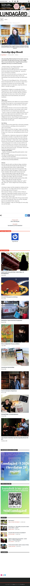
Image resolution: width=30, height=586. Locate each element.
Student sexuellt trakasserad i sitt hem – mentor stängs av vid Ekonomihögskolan (17, 539)
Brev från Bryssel (15, 220)
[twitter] (26, 215)
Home (2, 22)
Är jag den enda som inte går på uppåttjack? (17, 532)
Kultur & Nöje (6, 22)
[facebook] (29, 215)
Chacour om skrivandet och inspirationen (9, 390)
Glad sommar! (11, 520)
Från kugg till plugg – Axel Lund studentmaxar (9, 414)
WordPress (22, 584)
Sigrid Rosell (3, 54)
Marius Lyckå (11, 529)
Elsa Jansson (11, 541)
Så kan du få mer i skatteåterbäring (7, 367)
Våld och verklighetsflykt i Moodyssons (10, 343)
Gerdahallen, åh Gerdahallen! (15, 225)
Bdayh (14, 584)
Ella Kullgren (11, 534)
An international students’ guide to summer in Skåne (18, 544)
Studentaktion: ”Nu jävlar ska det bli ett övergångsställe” (11, 320)
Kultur (11, 22)
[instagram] (17, 1)
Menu (6, 19)
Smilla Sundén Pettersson (14, 522)
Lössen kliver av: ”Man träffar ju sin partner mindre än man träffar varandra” (18, 527)
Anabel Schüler (11, 546)
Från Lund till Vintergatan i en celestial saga (9, 297)
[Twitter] (15, 1)
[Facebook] (12, 1)
